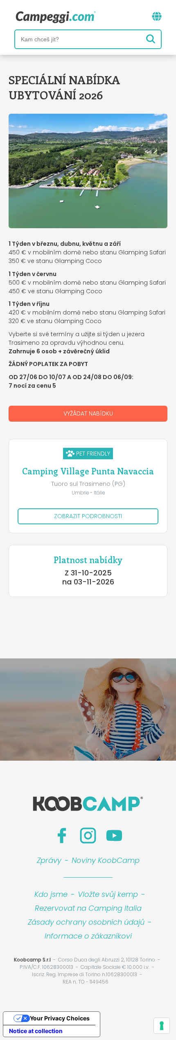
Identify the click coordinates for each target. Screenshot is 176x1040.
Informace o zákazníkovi (88, 936)
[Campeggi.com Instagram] (88, 835)
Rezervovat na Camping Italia (88, 908)
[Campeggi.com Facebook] (62, 835)
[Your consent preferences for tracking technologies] (161, 1025)
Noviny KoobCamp (106, 860)
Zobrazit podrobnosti (88, 516)
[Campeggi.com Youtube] (114, 835)
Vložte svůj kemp (108, 894)
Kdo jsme (51, 894)
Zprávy (49, 860)
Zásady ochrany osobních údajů (86, 922)
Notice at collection (36, 1030)
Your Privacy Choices (60, 1018)
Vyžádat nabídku (88, 413)
